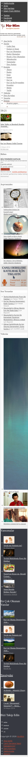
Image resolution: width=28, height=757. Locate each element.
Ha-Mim (20, 736)
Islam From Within (12, 11)
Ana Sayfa (8, 41)
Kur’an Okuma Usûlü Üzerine (11, 143)
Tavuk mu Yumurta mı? (13, 545)
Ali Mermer (5, 149)
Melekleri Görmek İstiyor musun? (15, 524)
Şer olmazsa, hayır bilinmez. (13, 260)
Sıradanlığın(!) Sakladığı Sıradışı (14, 508)
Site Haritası (9, 8)
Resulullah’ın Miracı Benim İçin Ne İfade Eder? (14, 309)
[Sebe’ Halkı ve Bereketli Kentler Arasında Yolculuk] (6, 120)
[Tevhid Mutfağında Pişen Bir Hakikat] (9, 555)
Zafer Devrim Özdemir (12, 238)
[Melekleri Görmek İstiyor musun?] (15, 521)
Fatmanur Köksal (10, 594)
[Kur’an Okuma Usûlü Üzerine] (6, 139)
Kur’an (9, 80)
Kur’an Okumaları (14, 51)
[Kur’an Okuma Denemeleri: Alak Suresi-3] (9, 645)
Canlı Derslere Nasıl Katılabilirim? (12, 744)
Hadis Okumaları (13, 54)
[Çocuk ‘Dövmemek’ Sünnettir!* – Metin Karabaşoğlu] (9, 700)
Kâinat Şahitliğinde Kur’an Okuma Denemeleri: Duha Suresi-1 (14, 326)
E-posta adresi (6, 164)
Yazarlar (7, 98)
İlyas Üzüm (8, 579)
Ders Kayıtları (9, 95)
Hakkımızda (9, 3)
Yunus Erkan (8, 624)
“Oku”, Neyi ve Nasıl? (11, 491)
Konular (7, 67)
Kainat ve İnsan (13, 49)
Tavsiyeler (7, 675)
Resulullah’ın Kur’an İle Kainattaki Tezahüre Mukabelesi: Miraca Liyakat (14, 317)
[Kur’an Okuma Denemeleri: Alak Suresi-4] (9, 617)
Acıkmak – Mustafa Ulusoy (14, 690)
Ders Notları (11, 64)
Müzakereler (12, 59)
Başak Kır (7, 563)
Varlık (9, 90)
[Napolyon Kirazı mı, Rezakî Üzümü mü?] (9, 571)
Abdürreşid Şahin (10, 214)
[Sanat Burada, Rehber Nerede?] (9, 586)
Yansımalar (11, 62)
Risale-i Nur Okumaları (16, 57)
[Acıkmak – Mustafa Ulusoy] (9, 687)
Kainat (9, 77)
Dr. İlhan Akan (9, 548)
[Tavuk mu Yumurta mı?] (9, 543)
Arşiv (6, 6)
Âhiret (9, 70)
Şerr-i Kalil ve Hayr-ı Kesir (13, 236)
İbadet (9, 72)
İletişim (6, 101)
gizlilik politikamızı (19, 172)
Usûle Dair (11, 46)
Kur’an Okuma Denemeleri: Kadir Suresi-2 (14, 302)
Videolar (7, 93)
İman (9, 75)
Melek (9, 88)
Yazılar (6, 44)
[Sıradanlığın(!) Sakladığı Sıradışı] (15, 505)
